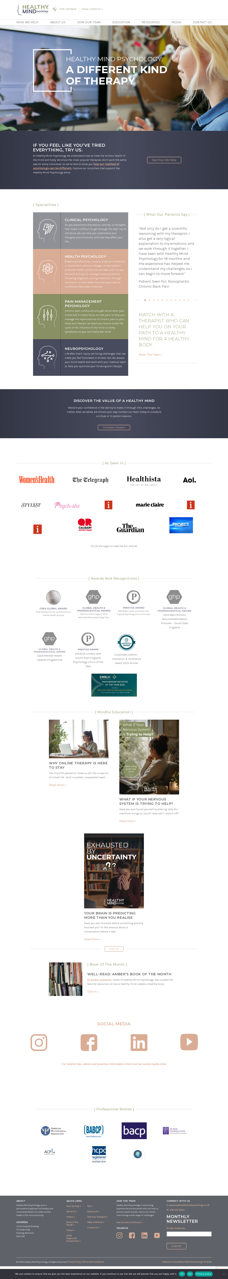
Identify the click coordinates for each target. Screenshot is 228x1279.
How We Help (27, 22)
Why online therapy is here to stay (78, 765)
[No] (223, 1274)
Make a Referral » (95, 1222)
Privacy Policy (74, 1262)
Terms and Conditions (93, 1262)
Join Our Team (89, 22)
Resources (151, 22)
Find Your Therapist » (97, 1217)
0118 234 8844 (68, 9)
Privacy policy (203, 1273)
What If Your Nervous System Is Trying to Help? (146, 801)
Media (176, 22)
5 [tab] (162, 300)
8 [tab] (175, 300)
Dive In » (92, 991)
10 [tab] (184, 300)
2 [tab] (149, 300)
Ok (181, 1273)
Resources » (93, 1211)
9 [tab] (180, 300)
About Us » (71, 1211)
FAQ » (90, 1206)
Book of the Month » (72, 1223)
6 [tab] (167, 300)
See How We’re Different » (129, 1222)
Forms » (70, 1230)
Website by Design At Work (198, 1262)
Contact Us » (93, 1227)
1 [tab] (145, 300)
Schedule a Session (114, 427)
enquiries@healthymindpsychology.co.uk (189, 1205)
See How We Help (164, 160)
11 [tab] (188, 300)
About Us (58, 22)
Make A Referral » (92, 9)
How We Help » (73, 1206)
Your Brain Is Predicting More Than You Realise (110, 915)
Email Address (176, 1228)
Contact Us (202, 22)
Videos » (70, 1217)
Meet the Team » (150, 354)
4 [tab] (158, 300)
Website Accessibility (172, 1262)
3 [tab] (154, 300)
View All (114, 948)
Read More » (57, 785)
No (190, 1273)
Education (121, 22)
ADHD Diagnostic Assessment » (73, 1238)
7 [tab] (171, 300)
